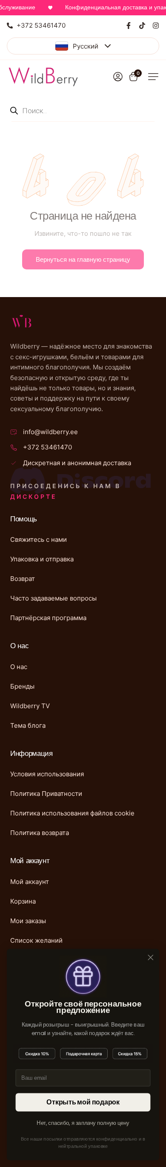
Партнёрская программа (48, 618)
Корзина (23, 901)
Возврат (22, 579)
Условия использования (47, 774)
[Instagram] (155, 25)
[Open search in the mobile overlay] (83, 110)
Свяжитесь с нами (38, 539)
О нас (18, 667)
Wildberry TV (30, 706)
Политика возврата (39, 833)
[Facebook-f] (128, 25)
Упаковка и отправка (42, 559)
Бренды (22, 686)
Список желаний (36, 940)
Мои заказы (28, 921)
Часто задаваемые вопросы (53, 598)
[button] (153, 77)
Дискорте (33, 496)
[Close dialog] (151, 958)
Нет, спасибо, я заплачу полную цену (83, 1123)
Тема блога (28, 725)
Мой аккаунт (29, 882)
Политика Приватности (46, 793)
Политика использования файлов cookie (72, 813)
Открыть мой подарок (83, 1102)
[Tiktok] (142, 25)
